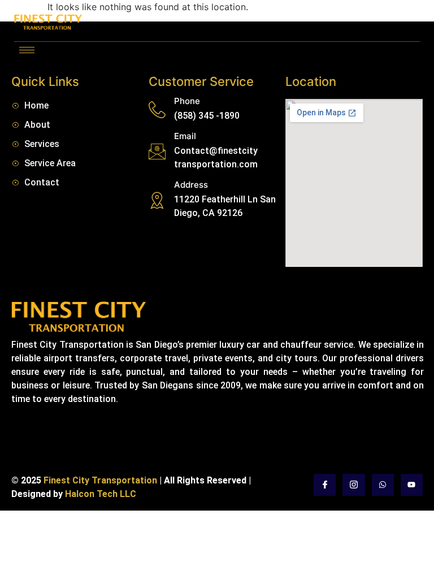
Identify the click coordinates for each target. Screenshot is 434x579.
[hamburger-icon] (27, 50)
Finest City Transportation (101, 480)
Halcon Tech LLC (100, 494)
